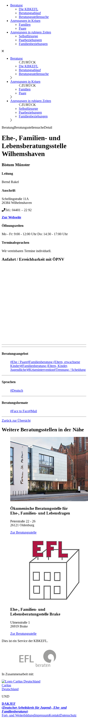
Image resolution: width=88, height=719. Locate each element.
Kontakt (54, 715)
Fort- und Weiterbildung (18, 715)
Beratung (16, 5)
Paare (22, 28)
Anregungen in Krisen (25, 21)
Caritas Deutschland (10, 687)
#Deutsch (16, 390)
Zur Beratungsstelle (23, 532)
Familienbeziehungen (33, 44)
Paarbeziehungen (30, 40)
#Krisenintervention (40, 370)
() (34, 707)
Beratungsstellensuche (34, 17)
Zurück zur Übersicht (16, 420)
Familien (25, 24)
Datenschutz (68, 715)
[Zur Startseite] (29, 667)
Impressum (41, 715)
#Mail (33, 411)
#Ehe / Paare (18, 362)
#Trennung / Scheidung (70, 370)
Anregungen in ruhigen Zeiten (30, 32)
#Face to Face (19, 411)
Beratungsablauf (30, 13)
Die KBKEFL (28, 9)
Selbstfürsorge (28, 36)
